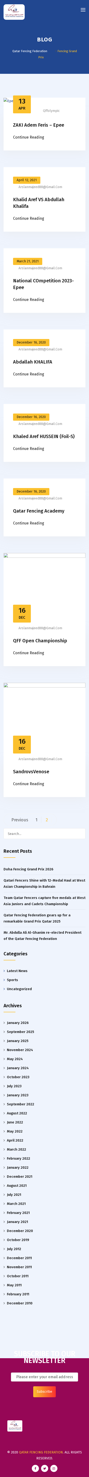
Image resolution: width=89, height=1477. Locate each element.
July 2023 (14, 1086)
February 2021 (18, 1213)
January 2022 (17, 1167)
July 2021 (14, 1195)
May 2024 (15, 1059)
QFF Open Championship (40, 641)
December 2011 (19, 1258)
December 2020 (20, 1231)
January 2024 (18, 1068)
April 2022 (15, 1140)
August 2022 (17, 1113)
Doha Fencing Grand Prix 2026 (28, 869)
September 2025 (20, 1032)
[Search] (80, 833)
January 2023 (17, 1095)
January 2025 (17, 1041)
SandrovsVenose (31, 771)
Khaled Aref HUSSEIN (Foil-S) (44, 436)
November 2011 (19, 1267)
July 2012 (14, 1249)
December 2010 (20, 1303)
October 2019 (18, 1240)
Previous (19, 820)
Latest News (17, 971)
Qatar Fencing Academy (38, 511)
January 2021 (17, 1222)
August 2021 (17, 1185)
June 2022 (15, 1122)
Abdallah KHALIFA (32, 362)
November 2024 (20, 1050)
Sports (12, 980)
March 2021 (16, 1204)
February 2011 (18, 1294)
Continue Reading (28, 137)
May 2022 (15, 1131)
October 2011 (17, 1276)
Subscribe (44, 1392)
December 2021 (19, 1176)
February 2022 (18, 1158)
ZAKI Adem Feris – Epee (38, 125)
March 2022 (16, 1149)
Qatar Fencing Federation (41, 1452)
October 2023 (18, 1077)
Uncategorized (19, 989)
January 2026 (18, 1023)
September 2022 (20, 1104)
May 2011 (14, 1285)
